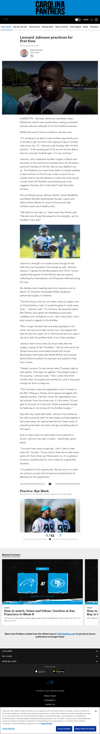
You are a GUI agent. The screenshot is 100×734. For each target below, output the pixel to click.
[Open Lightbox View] (50, 521)
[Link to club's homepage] (5, 19)
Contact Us (50, 704)
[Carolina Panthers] (50, 683)
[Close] (96, 711)
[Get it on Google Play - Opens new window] (58, 672)
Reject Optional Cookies (85, 729)
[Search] (92, 20)
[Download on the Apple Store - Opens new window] (40, 671)
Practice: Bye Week (34, 491)
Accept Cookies (64, 729)
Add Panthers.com (66, 634)
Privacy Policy (50, 696)
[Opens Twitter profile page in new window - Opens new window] (31, 55)
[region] (50, 720)
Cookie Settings (8, 729)
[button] (50, 88)
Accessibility (50, 700)
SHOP (86, 20)
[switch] (78, 19)
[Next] (60, 535)
